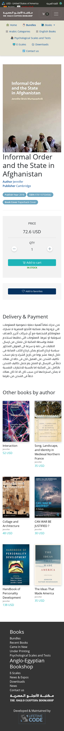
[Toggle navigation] (56, 13)
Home (13, 25)
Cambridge (23, 186)
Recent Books (19, 643)
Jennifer (18, 182)
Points (11, 7)
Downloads (42, 44)
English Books (47, 31)
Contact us (32, 51)
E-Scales (21, 44)
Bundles (15, 638)
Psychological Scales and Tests (32, 38)
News (13, 686)
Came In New (18, 647)
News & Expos (19, 677)
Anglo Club (27, 7)
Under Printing (20, 651)
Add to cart (33, 263)
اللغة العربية (52, 3)
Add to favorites (33, 291)
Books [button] (48, 25)
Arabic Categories (19, 31)
